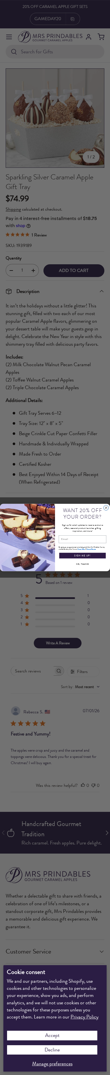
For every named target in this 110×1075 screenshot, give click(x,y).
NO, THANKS (82, 564)
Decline (52, 1049)
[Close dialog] (106, 507)
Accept (52, 1035)
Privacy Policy (84, 1016)
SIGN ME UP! (82, 555)
